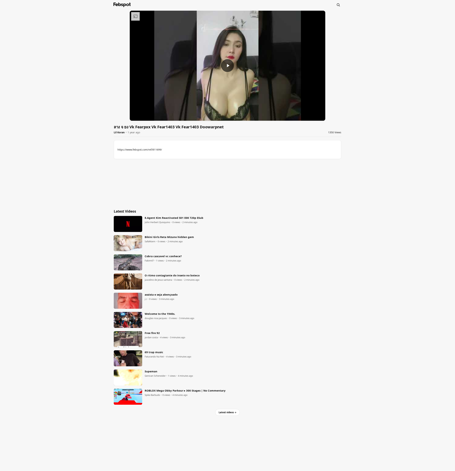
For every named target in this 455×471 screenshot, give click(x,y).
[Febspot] (122, 4)
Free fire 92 (152, 333)
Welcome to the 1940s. (160, 313)
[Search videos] (338, 4)
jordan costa (151, 337)
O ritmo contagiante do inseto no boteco (172, 275)
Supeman (151, 371)
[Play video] (227, 65)
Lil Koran (119, 132)
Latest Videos (125, 211)
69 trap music (154, 352)
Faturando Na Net (154, 356)
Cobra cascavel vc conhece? (163, 256)
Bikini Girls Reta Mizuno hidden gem (169, 237)
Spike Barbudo (152, 395)
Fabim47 (149, 260)
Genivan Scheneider (155, 375)
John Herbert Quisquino (157, 222)
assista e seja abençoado (161, 294)
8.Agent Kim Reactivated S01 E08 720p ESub (174, 218)
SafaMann (150, 241)
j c (146, 299)
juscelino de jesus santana (158, 279)
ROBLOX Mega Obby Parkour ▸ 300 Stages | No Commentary (185, 390)
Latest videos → (227, 412)
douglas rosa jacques (156, 318)
